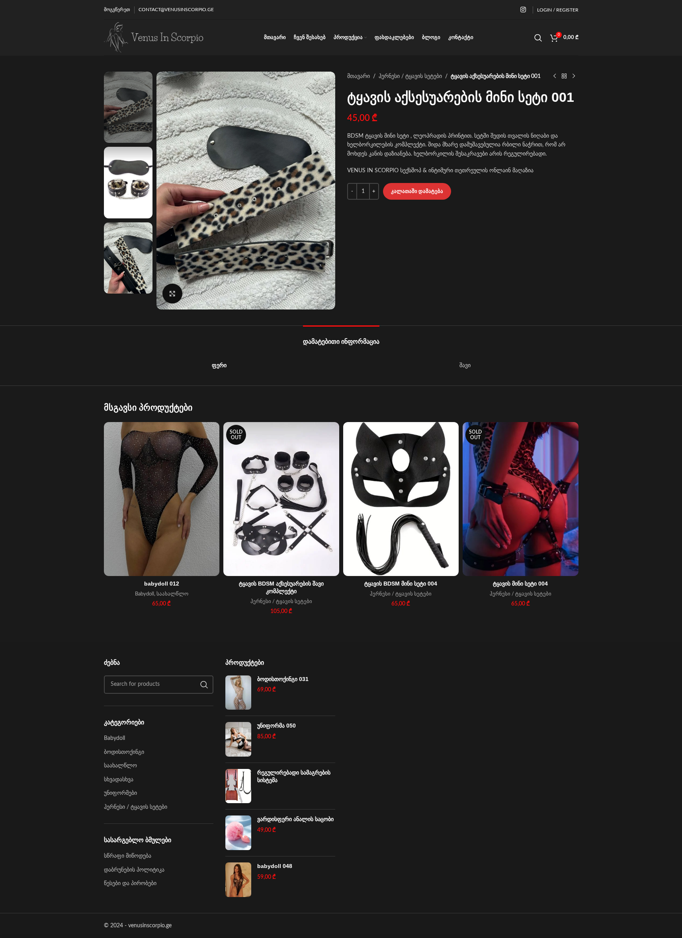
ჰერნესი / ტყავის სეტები (410, 76)
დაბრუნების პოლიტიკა (134, 870)
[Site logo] (153, 37)
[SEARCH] (204, 684)
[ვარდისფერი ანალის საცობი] (238, 832)
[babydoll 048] (238, 879)
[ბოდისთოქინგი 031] (238, 692)
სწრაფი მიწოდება (127, 856)
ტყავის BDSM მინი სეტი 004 (400, 583)
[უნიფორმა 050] (238, 739)
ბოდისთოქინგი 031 (283, 679)
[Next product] (573, 76)
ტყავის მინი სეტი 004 (520, 583)
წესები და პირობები (130, 883)
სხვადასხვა (118, 779)
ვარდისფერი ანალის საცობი (295, 819)
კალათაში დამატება (417, 191)
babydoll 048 (274, 866)
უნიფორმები (120, 793)
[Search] (538, 38)
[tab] (341, 337)
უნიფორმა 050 (276, 725)
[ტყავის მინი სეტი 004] (520, 499)
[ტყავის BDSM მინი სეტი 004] (401, 499)
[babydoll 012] (162, 499)
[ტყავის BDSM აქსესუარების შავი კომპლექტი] (281, 499)
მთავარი (358, 76)
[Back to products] (564, 76)
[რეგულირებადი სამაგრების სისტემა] (238, 786)
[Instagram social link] (523, 10)
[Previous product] (554, 76)
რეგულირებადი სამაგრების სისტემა (293, 776)
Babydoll (144, 594)
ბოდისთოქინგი (124, 752)
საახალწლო (172, 594)
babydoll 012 (161, 583)
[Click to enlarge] (172, 294)
